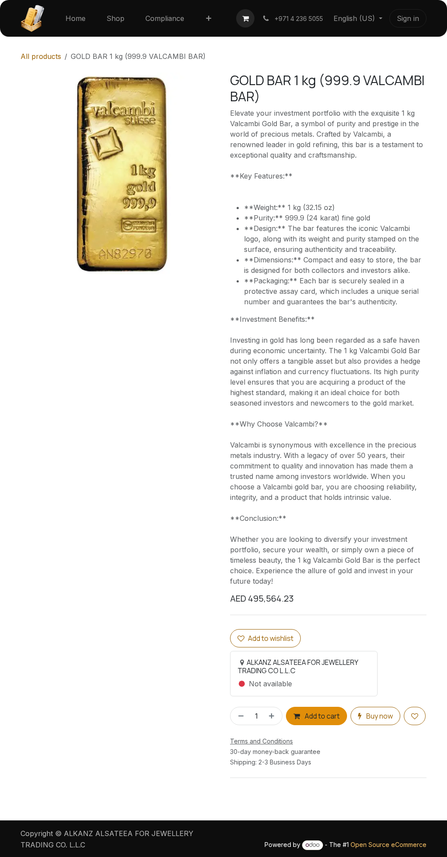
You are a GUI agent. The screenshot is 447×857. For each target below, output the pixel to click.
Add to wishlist (270, 638)
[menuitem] (75, 18)
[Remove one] (239, 716)
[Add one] (273, 716)
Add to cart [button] (321, 716)
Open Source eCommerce (388, 844)
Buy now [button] (379, 716)
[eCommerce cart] (245, 18)
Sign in (408, 18)
